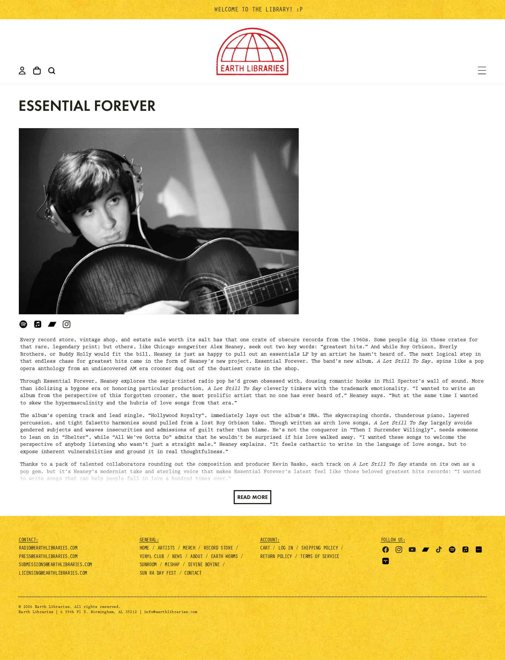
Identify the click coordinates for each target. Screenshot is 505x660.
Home (144, 548)
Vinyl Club (151, 557)
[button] (51, 70)
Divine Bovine (204, 565)
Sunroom (147, 565)
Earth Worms (224, 557)
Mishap (172, 565)
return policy (276, 557)
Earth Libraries (52, 607)
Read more (252, 497)
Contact (192, 574)
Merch (189, 548)
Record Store (218, 548)
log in (285, 548)
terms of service (319, 557)
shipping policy (319, 548)
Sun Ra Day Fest (157, 574)
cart (265, 548)
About (196, 557)
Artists (165, 548)
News (177, 557)
